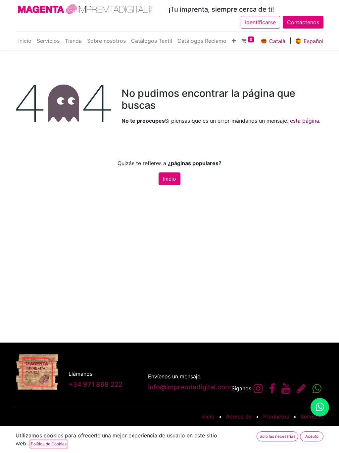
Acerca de (239, 416)
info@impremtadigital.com (189, 387)
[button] (234, 40)
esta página (304, 120)
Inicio (169, 178)
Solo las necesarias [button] (277, 436)
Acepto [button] (311, 436)
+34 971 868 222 (95, 384)
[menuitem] (25, 40)
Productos (276, 416)
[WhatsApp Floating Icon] (319, 407)
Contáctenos (303, 22)
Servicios (312, 416)
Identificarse (260, 22)
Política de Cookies (49, 443)
